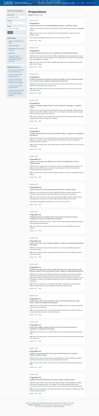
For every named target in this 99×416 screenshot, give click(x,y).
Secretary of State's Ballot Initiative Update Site (15, 75)
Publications (50, 3)
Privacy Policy (63, 403)
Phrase (9, 26)
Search (10, 32)
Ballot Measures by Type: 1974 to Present (16, 49)
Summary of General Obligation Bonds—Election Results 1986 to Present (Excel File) (15, 58)
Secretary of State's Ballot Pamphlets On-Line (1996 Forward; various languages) (16, 81)
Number (9, 20)
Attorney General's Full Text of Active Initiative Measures (16, 70)
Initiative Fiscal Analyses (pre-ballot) (16, 41)
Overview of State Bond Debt (62, 37)
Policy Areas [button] (41, 3)
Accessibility (70, 403)
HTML (39, 40)
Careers (83, 3)
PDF (35, 40)
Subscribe (27, 403)
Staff (78, 3)
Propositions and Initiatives (68, 3)
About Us (88, 3)
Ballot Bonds (12, 53)
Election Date (10, 15)
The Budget (57, 3)
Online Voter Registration (52, 403)
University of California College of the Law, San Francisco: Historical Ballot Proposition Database (16, 93)
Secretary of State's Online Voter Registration (15, 86)
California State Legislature (38, 403)
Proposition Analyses (14, 45)
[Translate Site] (93, 2)
